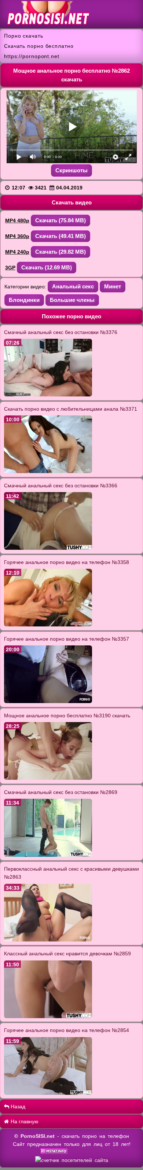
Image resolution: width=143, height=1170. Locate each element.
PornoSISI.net (38, 1136)
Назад (17, 1106)
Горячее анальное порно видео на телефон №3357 (66, 639)
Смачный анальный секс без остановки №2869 (60, 792)
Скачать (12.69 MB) (46, 267)
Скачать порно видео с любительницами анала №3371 (70, 409)
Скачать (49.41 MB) (60, 236)
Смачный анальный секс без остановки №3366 (60, 485)
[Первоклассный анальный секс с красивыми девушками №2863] (48, 940)
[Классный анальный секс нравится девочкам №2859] (48, 1016)
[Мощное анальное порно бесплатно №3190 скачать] (48, 778)
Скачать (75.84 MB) (60, 220)
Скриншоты (71, 170)
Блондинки (24, 300)
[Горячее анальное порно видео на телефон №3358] (48, 625)
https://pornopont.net (31, 56)
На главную (23, 1121)
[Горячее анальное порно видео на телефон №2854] (48, 1093)
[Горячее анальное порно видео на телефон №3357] (48, 701)
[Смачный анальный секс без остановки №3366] (48, 548)
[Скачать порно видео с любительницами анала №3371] (48, 471)
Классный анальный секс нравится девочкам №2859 (67, 953)
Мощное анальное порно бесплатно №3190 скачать (67, 715)
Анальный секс (73, 286)
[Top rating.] (54, 1152)
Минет (112, 286)
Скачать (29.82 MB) (60, 252)
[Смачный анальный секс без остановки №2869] (48, 855)
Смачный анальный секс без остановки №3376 (60, 332)
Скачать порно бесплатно (39, 46)
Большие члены (72, 300)
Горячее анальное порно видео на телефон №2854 (66, 1030)
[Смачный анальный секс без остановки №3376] (48, 395)
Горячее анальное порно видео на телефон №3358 (66, 562)
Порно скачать (23, 36)
